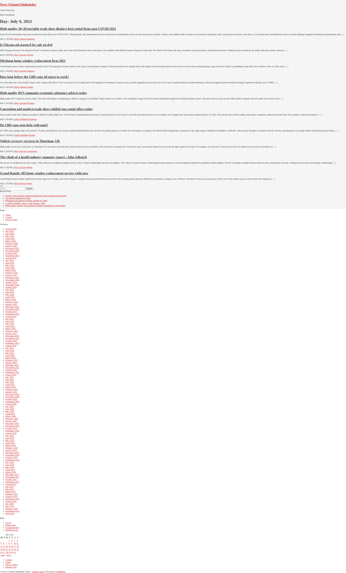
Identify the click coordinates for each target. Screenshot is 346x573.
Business (31, 39)
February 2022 (11, 360)
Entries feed (10, 525)
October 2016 (11, 496)
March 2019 (10, 445)
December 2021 (12, 365)
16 (12, 546)
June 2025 (9, 263)
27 (4, 552)
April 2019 (10, 443)
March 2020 (10, 416)
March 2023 (10, 329)
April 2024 (10, 297)
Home (29, 183)
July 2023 (9, 319)
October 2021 (11, 370)
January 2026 (11, 246)
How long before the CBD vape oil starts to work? (34, 77)
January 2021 (11, 392)
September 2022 (12, 343)
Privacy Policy (11, 220)
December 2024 (12, 277)
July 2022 (9, 348)
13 (4, 546)
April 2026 (10, 238)
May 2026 (9, 236)
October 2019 (11, 428)
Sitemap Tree (11, 567)
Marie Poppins (20, 183)
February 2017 (11, 494)
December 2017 (12, 475)
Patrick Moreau (20, 39)
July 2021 (9, 377)
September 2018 (12, 460)
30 (12, 552)
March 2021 (10, 387)
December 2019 (12, 423)
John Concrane (20, 55)
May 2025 (9, 265)
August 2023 (10, 316)
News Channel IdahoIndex (18, 4)
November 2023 (12, 309)
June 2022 (9, 350)
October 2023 (11, 311)
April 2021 (10, 384)
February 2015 (11, 509)
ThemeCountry (38, 572)
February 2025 (11, 273)
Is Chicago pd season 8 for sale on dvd (26, 44)
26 (1, 552)
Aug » (8, 555)
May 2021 (9, 382)
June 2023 (9, 321)
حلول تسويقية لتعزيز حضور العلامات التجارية (25, 203)
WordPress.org (11, 530)
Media (29, 167)
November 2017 (12, 477)
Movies (30, 55)
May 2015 (9, 506)
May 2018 (9, 467)
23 (12, 549)
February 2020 (11, 419)
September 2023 (12, 314)
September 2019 (12, 431)
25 (18, 549)
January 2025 (11, 275)
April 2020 (10, 414)
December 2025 (12, 248)
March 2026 (10, 241)
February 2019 (11, 448)
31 (15, 552)
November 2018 (12, 455)
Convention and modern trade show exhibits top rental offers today (46, 109)
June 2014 (9, 513)
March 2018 (10, 472)
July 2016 (9, 504)
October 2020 (11, 399)
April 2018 (10, 470)
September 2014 (12, 511)
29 (10, 552)
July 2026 (9, 231)
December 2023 (12, 307)
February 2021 (11, 389)
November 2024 (12, 280)
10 (15, 543)
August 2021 (10, 375)
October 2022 (11, 341)
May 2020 (9, 411)
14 (7, 546)
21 (7, 549)
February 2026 (11, 243)
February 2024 (11, 302)
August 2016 (10, 501)
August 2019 (10, 433)
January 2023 (11, 333)
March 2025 (10, 270)
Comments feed (12, 528)
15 (10, 546)
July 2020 (9, 406)
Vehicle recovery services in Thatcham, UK (30, 141)
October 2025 (11, 253)
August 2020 (10, 404)
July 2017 (9, 487)
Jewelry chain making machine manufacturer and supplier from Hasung (35, 196)
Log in (8, 523)
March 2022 (10, 358)
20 (4, 549)
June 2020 (9, 409)
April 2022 (10, 355)
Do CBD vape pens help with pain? (24, 125)
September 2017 (12, 482)
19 (1, 549)
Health (30, 87)
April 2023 (10, 326)
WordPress (60, 572)
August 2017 (10, 484)
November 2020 (12, 397)
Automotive (32, 151)
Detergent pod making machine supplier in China (26, 201)
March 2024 (10, 299)
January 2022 (11, 363)
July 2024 (9, 290)
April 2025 (10, 268)
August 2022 (10, 346)
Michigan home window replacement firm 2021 (33, 60)
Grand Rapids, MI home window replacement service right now (44, 173)
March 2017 (10, 492)
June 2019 (9, 438)
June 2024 (9, 292)
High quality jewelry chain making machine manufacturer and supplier (35, 206)
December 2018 (12, 453)
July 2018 (9, 462)
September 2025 (12, 256)
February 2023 (11, 331)
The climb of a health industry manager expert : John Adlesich (43, 157)
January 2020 (11, 421)
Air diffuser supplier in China (17, 198)
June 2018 (9, 465)
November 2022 (12, 338)
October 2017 (11, 479)
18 (18, 546)
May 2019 (9, 440)
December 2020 (12, 394)
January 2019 (11, 450)
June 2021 (9, 380)
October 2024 (11, 282)
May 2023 (9, 324)
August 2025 (10, 258)
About (8, 215)
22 (10, 549)
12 (1, 546)
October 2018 (11, 457)
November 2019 (12, 426)
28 (7, 552)
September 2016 (12, 499)
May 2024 (9, 294)
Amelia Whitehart (21, 119)
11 (18, 543)
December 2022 (12, 336)
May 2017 (9, 489)
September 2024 (12, 285)
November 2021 (12, 367)
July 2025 (9, 260)
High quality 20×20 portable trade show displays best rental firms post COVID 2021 (58, 28)
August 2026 (10, 229)
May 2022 (9, 353)
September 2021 (12, 372)
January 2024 (11, 304)
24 (15, 549)
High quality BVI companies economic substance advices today (43, 93)
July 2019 (9, 436)
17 (15, 546)
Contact (8, 217)
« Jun (2, 555)
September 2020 (12, 402)
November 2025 (12, 251)
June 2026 (9, 234)
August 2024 (10, 287)
